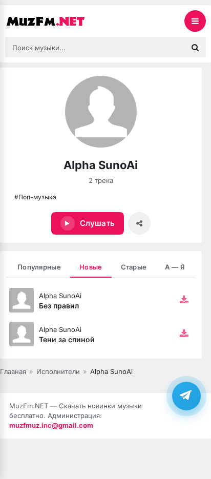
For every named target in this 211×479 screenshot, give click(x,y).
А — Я (174, 267)
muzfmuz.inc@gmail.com (51, 425)
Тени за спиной (67, 339)
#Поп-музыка (35, 197)
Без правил (59, 305)
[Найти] (195, 47)
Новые (90, 267)
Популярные (39, 267)
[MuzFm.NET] (56, 21)
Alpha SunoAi (60, 295)
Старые (134, 267)
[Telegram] (186, 396)
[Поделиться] (139, 223)
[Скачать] (184, 300)
